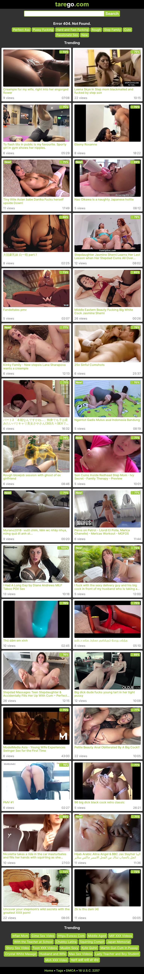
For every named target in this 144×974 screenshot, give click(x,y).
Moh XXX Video (56, 960)
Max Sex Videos (80, 954)
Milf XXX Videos (120, 936)
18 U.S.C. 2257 (89, 970)
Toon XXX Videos (45, 948)
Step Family (112, 30)
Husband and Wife (53, 954)
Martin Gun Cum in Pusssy (119, 948)
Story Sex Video (17, 948)
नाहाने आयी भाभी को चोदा (85, 960)
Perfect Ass (21, 30)
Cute (127, 30)
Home (48, 970)
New (84, 35)
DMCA (71, 970)
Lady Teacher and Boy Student (117, 954)
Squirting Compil (92, 942)
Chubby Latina (66, 942)
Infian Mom (20, 936)
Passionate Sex (67, 35)
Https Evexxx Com (71, 936)
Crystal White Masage (20, 954)
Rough (96, 30)
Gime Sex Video (43, 936)
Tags (59, 970)
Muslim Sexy (69, 948)
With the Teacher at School (33, 942)
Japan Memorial (118, 942)
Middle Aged (97, 936)
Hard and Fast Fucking (72, 30)
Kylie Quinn (89, 948)
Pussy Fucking (43, 30)
